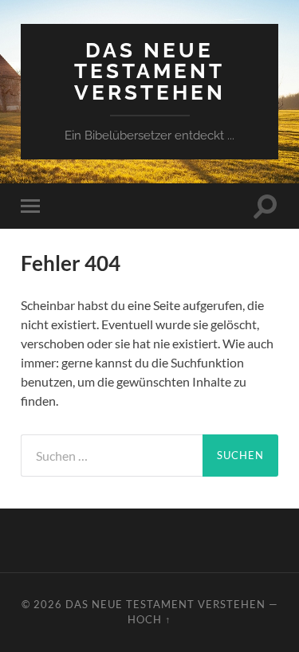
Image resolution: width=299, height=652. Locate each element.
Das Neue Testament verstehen (150, 70)
